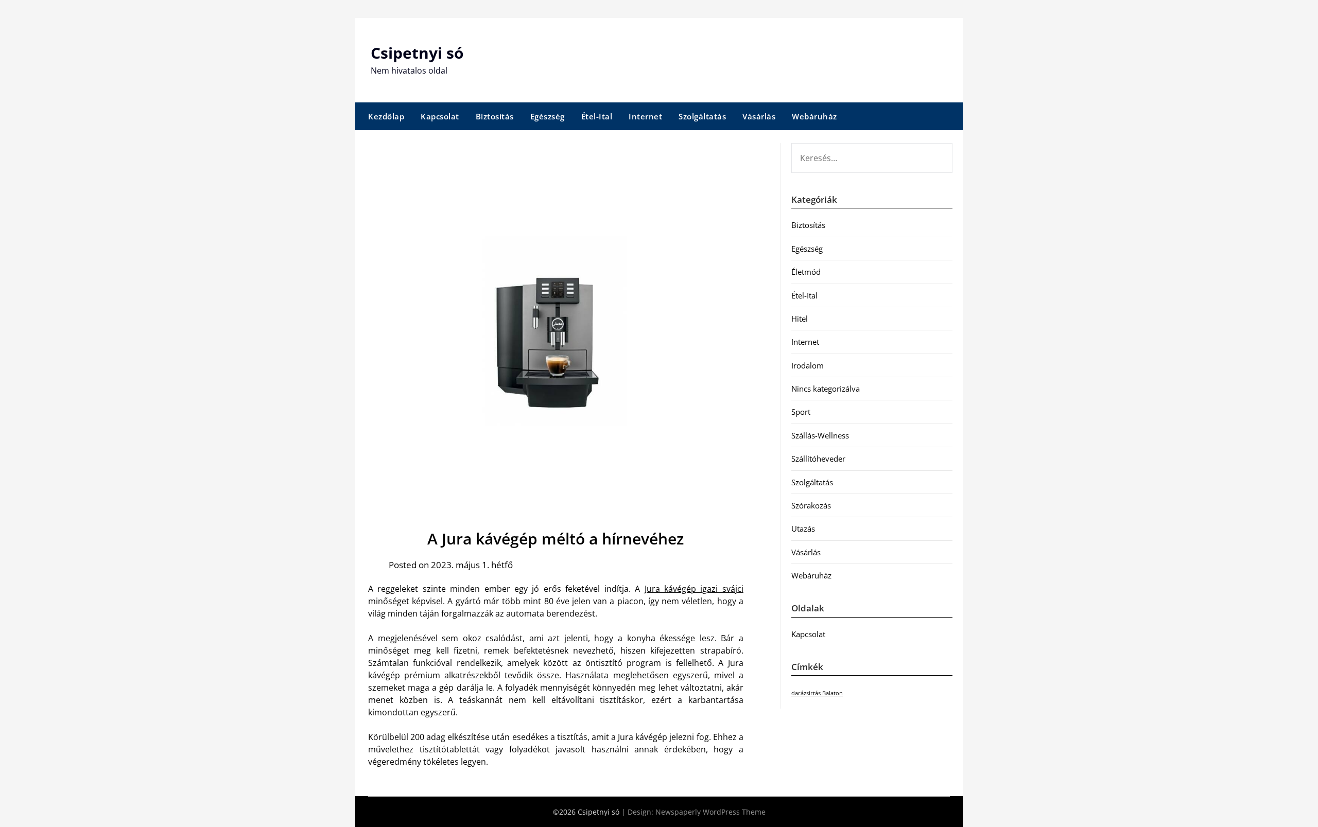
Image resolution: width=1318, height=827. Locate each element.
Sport (800, 412)
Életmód (806, 272)
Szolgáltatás (702, 116)
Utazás (803, 528)
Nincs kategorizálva (825, 388)
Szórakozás (811, 505)
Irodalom (807, 365)
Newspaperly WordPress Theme (710, 812)
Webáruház (814, 116)
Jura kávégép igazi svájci (694, 588)
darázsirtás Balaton (817, 693)
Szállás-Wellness (820, 435)
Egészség (547, 116)
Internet (645, 116)
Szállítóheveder (818, 458)
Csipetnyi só (417, 52)
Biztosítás (495, 116)
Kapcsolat (440, 116)
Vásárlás (758, 116)
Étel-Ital (597, 116)
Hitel (799, 318)
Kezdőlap (386, 116)
